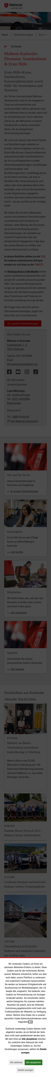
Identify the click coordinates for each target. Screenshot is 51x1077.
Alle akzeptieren (34, 1062)
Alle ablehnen (17, 1062)
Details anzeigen (26, 1070)
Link (30, 1022)
